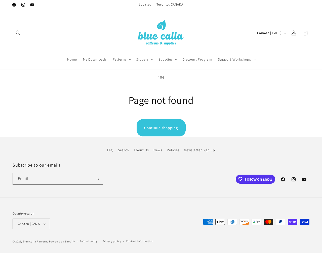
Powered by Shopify (62, 241)
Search (123, 150)
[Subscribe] (97, 179)
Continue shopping (161, 127)
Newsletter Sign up (199, 150)
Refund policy (89, 241)
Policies (173, 150)
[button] (18, 32)
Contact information (139, 241)
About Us (141, 150)
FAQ (110, 150)
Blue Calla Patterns (35, 241)
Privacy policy (112, 241)
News (157, 150)
